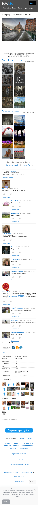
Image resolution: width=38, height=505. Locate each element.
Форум (26, 8)
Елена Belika (15, 201)
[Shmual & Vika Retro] (6, 337)
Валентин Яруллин (17, 271)
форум (7, 443)
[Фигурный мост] (7, 136)
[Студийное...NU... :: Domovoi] (19, 85)
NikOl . (4, 188)
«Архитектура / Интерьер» (16, 296)
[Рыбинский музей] (19, 159)
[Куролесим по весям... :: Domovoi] (19, 107)
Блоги (14, 8)
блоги (22, 438)
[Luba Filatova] (6, 218)
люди (16, 443)
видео (30, 438)
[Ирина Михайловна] (27, 394)
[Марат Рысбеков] (23, 395)
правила (13, 448)
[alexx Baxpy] (6, 323)
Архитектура (15, 172)
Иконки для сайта (19, 477)
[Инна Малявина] (4, 385)
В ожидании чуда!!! (12, 165)
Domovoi (13, 171)
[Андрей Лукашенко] (6, 312)
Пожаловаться (6, 197)
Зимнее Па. (26, 165)
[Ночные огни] (7, 147)
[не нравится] (11, 194)
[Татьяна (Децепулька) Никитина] (23, 390)
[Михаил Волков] (13, 390)
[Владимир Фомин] (9, 391)
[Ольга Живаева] (18, 389)
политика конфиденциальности (19, 459)
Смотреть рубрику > (29, 112)
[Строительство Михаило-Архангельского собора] (7, 159)
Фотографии (7, 8)
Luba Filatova (15, 213)
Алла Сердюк (6, 233)
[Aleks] (18, 395)
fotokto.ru (21, 295)
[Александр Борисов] (27, 386)
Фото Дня (5, 291)
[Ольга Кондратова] (18, 385)
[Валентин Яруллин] (6, 275)
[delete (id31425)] (4, 395)
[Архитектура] (7, 125)
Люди (31, 8)
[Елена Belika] (6, 207)
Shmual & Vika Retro (17, 332)
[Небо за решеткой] (19, 136)
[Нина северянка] (13, 409)
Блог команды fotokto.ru (11, 472)
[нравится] (4, 194)
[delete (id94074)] (13, 386)
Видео (20, 8)
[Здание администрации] (19, 147)
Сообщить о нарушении (10, 419)
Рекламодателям (27, 472)
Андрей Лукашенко (17, 308)
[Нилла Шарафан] (23, 408)
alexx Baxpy (15, 320)
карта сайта (24, 448)
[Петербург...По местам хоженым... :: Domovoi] (7, 74)
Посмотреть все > (30, 61)
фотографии (11, 438)
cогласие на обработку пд (19, 464)
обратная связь (27, 443)
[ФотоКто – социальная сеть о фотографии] (7, 3)
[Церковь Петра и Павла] (19, 125)
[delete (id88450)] (9, 409)
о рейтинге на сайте (19, 454)
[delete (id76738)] (4, 391)
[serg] (23, 385)
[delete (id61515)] (9, 386)
